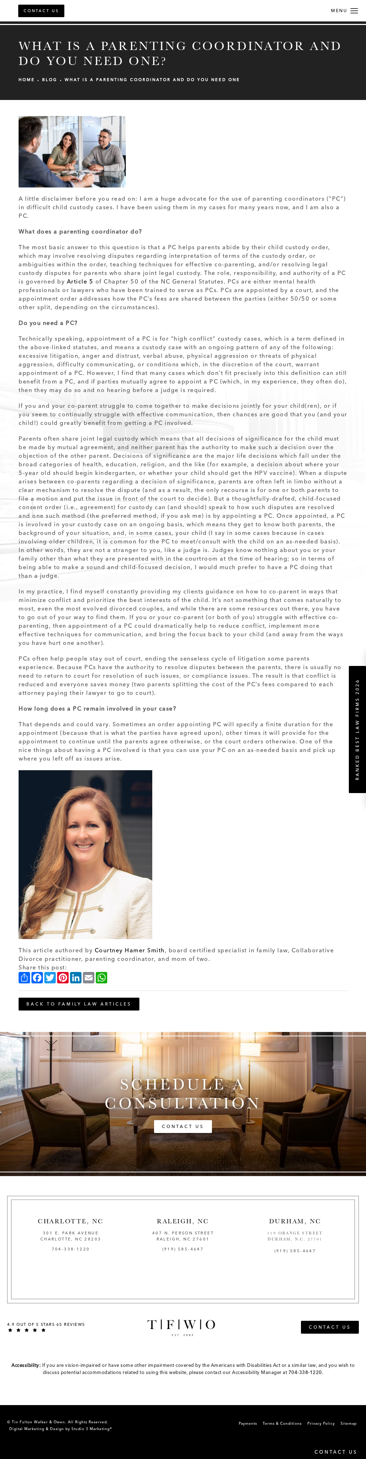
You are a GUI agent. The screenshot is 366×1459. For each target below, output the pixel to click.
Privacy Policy (321, 1423)
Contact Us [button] (336, 1452)
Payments (248, 1423)
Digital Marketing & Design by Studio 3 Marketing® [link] (60, 1429)
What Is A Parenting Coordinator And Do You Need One (152, 79)
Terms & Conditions (282, 1423)
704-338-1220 (305, 1372)
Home (27, 79)
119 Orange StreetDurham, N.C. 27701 (295, 1236)
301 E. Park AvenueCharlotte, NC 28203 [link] (71, 1236)
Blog (50, 79)
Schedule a (183, 1093)
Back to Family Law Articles (79, 1004)
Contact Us (41, 11)
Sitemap (349, 1423)
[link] (71, 1250)
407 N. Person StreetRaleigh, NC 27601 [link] (183, 1236)
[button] (354, 11)
